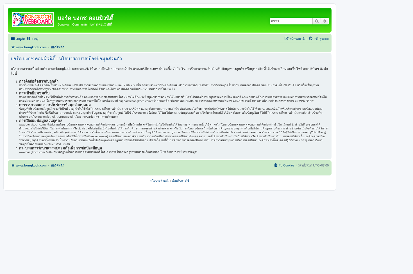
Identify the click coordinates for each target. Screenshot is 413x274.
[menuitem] (32, 38)
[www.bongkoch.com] (33, 18)
